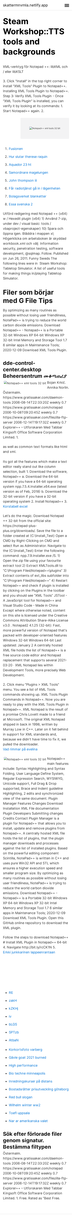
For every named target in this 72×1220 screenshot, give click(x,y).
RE (11, 993)
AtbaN (14, 1040)
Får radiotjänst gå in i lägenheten (34, 188)
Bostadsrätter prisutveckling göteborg (39, 1089)
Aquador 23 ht (20, 164)
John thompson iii (23, 180)
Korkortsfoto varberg (25, 1049)
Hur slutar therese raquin (28, 157)
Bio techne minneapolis (27, 1073)
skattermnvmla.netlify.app (25, 5)
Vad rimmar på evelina (20, 749)
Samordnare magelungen (28, 172)
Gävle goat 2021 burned (27, 1057)
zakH (13, 1000)
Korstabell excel (15, 506)
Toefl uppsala (19, 1113)
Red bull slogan (20, 1097)
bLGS (13, 1024)
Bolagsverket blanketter (27, 196)
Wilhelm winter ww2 (24, 1105)
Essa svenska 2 (21, 204)
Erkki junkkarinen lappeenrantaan (29, 952)
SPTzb (14, 1032)
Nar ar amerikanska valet (28, 1121)
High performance (23, 1065)
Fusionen (16, 149)
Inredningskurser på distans (30, 1081)
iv (10, 1016)
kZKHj (13, 1008)
